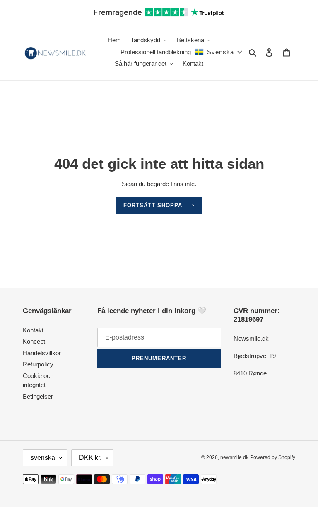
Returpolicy (38, 364)
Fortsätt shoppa (153, 205)
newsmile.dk (234, 457)
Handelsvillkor (42, 352)
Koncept (34, 341)
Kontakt (33, 330)
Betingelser (38, 396)
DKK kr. (90, 457)
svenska (43, 457)
